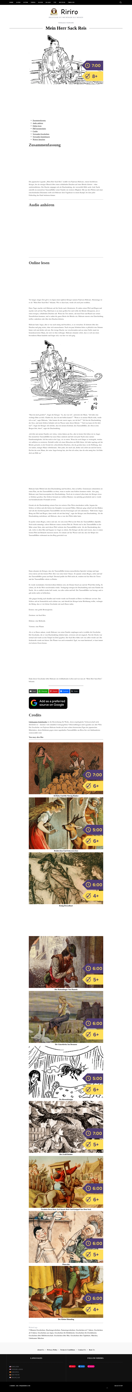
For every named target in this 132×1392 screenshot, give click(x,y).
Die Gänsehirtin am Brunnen (66, 1044)
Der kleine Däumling (66, 1319)
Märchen (94, 1335)
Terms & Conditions (67, 1350)
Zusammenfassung (39, 120)
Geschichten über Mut (62, 1335)
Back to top (119, 1385)
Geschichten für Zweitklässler (86, 1333)
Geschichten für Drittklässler (65, 1333)
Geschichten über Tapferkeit (80, 1335)
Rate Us (92, 1350)
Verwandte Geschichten (41, 134)
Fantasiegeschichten (68, 1330)
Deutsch (62, 2)
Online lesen (37, 126)
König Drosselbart (66, 906)
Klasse (48, 2)
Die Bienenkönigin (66, 1099)
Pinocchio (66, 1264)
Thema (33, 2)
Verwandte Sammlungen (41, 136)
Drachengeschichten (53, 1330)
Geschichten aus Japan (46, 1333)
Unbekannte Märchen (36, 1338)
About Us (40, 1350)
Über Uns (71, 2)
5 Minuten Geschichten (37, 1330)
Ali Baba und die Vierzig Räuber (66, 796)
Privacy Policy (52, 1350)
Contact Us (82, 1350)
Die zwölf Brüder (66, 1154)
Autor (25, 2)
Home (11, 2)
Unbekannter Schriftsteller (66, 22)
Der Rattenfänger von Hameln (66, 989)
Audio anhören (38, 123)
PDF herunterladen (39, 128)
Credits (35, 131)
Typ (55, 2)
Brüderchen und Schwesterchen (66, 851)
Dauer (40, 2)
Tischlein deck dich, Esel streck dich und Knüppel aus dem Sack (66, 1209)
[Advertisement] (66, 103)
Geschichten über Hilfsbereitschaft (41, 1335)
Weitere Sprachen (39, 139)
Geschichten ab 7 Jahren (84, 1330)
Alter (18, 2)
